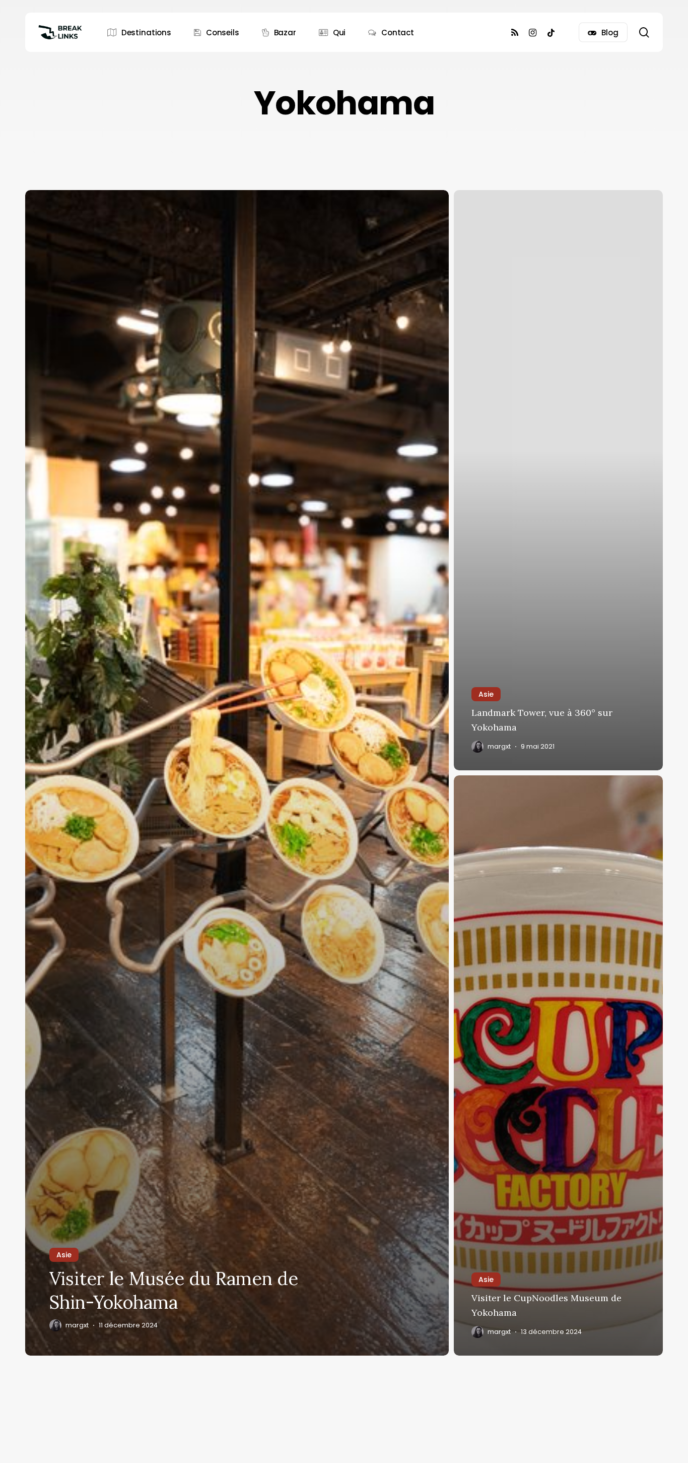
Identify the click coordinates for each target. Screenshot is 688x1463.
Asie (64, 1255)
